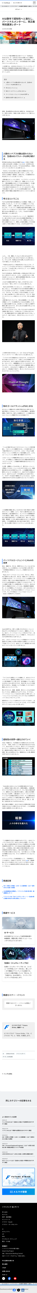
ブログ (4, 1268)
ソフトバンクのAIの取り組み (10, 1248)
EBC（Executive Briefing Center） (13, 1253)
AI (2, 1229)
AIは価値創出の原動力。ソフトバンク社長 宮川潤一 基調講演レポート (19, 892)
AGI (24, 162)
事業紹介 (4, 1246)
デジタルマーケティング (9, 1239)
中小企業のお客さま (8, 1260)
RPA (3, 1236)
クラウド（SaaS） (7, 1222)
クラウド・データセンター (10, 1224)
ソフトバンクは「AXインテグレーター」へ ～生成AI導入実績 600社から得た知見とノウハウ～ (18, 897)
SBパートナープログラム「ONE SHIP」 (14, 1256)
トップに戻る (8, 1074)
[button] (34, 2)
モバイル (4, 1214)
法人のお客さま (17, 3)
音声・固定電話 (6, 1217)
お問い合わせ (6, 1271)
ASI (27, 860)
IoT (3, 1234)
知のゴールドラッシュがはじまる (15, 91)
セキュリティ (6, 1231)
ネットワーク (6, 1219)
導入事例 (4, 1264)
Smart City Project (8, 1251)
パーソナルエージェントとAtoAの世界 (16, 94)
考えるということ (11, 88)
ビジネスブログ (13, 6)
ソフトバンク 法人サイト (10, 1207)
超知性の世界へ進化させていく (14, 97)
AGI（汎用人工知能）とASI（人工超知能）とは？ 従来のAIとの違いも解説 (19, 886)
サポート (4, 1275)
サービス (4, 1212)
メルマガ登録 (20, 1191)
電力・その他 (6, 1241)
